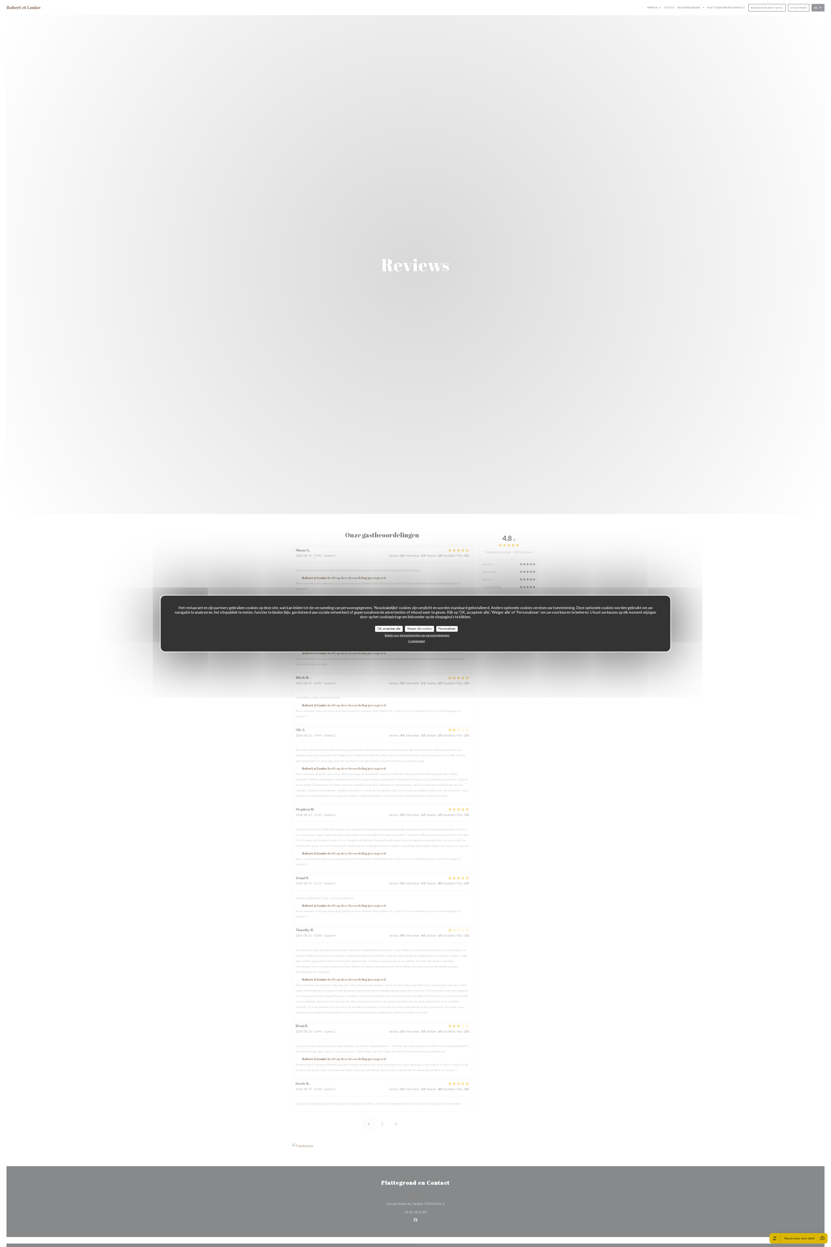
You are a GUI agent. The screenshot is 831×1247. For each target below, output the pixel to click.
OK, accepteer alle (388, 628)
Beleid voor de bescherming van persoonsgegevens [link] (417, 635)
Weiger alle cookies (419, 628)
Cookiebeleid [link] (416, 641)
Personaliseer (447, 628)
